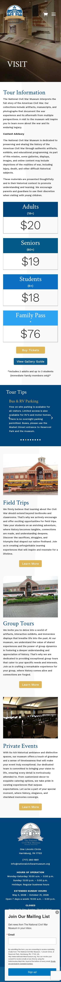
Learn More (30, 563)
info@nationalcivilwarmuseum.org (30, 863)
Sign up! (32, 972)
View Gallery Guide (30, 361)
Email (11, 934)
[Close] (57, 912)
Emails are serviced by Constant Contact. (32, 962)
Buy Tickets (30, 350)
